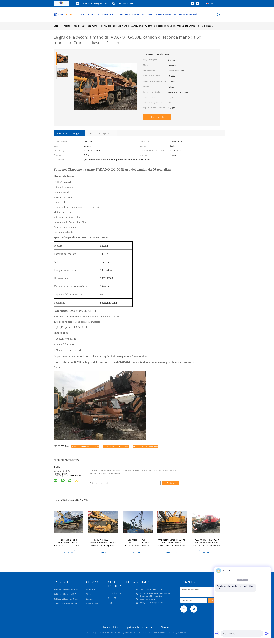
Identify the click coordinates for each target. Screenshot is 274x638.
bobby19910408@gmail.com (94, 3)
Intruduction (91, 589)
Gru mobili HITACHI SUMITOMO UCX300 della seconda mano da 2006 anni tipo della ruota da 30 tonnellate (137, 545)
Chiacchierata (157, 117)
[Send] (267, 633)
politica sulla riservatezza (139, 627)
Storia (88, 594)
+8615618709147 (61, 474)
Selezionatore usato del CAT (65, 603)
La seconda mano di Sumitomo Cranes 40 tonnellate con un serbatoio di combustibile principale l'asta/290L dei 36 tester (68, 545)
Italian (211, 3)
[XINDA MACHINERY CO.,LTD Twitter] (198, 3)
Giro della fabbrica (102, 14)
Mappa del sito (110, 627)
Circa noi (84, 14)
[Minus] (267, 570)
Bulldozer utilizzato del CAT (65, 594)
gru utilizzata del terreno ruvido (115, 446)
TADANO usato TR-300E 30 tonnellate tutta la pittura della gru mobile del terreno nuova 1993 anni (206, 544)
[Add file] (217, 633)
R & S (110, 603)
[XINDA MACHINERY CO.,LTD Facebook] (193, 3)
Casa (60, 14)
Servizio (89, 599)
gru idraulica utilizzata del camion (85, 446)
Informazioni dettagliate (69, 133)
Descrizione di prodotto (101, 133)
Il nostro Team (92, 603)
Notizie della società (185, 14)
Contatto (170, 483)
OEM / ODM (113, 598)
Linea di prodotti (115, 593)
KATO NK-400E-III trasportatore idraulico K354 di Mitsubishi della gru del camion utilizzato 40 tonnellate (102, 545)
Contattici (148, 14)
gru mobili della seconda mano (145, 446)
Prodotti (71, 14)
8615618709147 (73, 475)
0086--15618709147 (126, 4)
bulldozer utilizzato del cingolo (66, 589)
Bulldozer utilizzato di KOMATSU (67, 599)
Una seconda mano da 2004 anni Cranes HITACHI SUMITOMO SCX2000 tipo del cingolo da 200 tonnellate (171, 544)
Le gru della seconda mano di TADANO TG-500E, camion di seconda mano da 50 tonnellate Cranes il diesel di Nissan (157, 25)
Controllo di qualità (127, 14)
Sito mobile (166, 627)
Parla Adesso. (163, 14)
